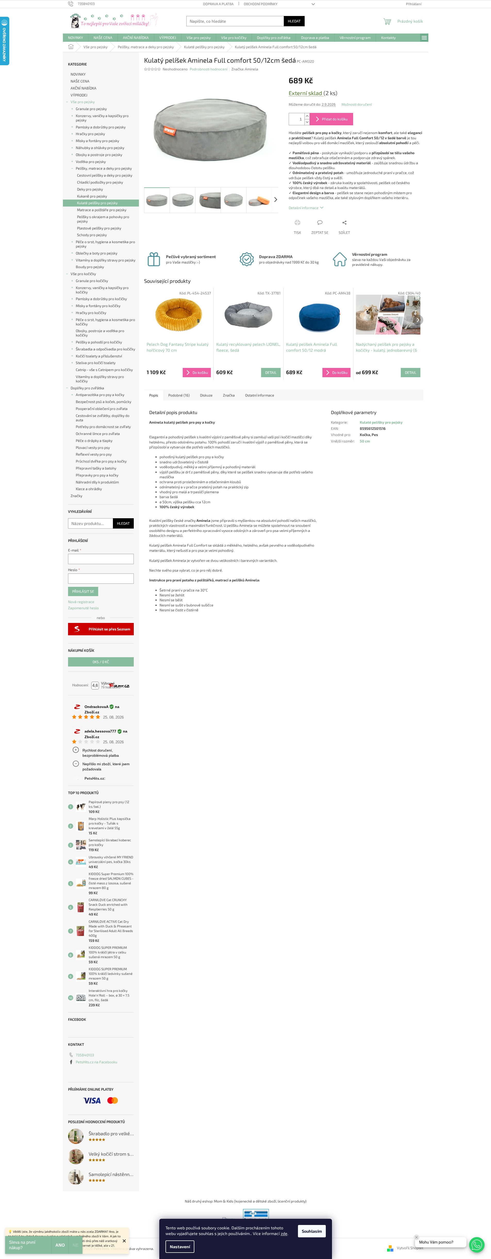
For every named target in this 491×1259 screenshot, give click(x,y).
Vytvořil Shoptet (410, 1248)
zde (284, 1233)
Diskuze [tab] (206, 395)
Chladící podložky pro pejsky (100, 182)
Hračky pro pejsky (90, 133)
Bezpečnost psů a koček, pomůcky (103, 401)
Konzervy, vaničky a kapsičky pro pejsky (102, 117)
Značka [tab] (229, 395)
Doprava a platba (218, 4)
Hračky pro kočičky (91, 312)
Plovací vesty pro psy (93, 447)
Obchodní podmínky (260, 4)
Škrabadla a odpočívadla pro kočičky (105, 349)
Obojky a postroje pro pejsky (99, 154)
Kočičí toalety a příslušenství (99, 356)
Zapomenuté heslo (83, 608)
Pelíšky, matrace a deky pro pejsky (104, 168)
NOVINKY (78, 74)
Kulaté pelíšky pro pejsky (97, 203)
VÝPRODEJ (79, 95)
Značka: (244, 69)
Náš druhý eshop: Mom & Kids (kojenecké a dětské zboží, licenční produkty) (245, 1201)
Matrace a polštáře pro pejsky (101, 210)
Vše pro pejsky (83, 102)
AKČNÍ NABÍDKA (83, 88)
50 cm (365, 441)
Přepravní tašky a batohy (96, 468)
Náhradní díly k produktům (97, 482)
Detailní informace (304, 207)
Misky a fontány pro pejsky (97, 140)
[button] (477, 1245)
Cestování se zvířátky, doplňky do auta (102, 417)
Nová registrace (81, 601)
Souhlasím (312, 1231)
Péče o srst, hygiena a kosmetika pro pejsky (105, 244)
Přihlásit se (83, 591)
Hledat (294, 21)
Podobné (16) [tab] (179, 395)
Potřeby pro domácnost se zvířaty (103, 426)
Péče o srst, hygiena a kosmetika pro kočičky (105, 321)
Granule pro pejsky (91, 108)
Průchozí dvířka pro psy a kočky (101, 461)
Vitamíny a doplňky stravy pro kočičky (100, 378)
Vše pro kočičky (83, 273)
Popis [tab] (153, 395)
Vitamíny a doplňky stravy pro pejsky (105, 260)
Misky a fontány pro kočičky (98, 305)
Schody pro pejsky (92, 235)
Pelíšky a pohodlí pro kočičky (99, 342)
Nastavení (180, 1246)
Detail (271, 372)
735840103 (85, 1055)
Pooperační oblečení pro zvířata (102, 408)
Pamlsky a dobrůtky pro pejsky (101, 127)
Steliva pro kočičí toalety (95, 362)
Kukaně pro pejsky (92, 196)
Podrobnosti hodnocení (208, 69)
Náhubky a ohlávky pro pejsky (100, 147)
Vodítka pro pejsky (91, 161)
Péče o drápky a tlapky (94, 440)
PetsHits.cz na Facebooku (96, 1062)
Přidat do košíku (335, 119)
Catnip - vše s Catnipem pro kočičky (104, 369)
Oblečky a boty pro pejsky (96, 253)
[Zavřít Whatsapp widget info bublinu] (416, 1237)
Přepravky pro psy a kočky (97, 475)
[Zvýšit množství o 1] (307, 116)
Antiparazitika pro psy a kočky (100, 394)
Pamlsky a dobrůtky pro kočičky (101, 299)
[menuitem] (75, 38)
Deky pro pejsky (90, 189)
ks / (101, 662)
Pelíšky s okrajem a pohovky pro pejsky (103, 219)
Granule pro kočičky (92, 280)
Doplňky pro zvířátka (87, 388)
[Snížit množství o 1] (307, 122)
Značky (76, 495)
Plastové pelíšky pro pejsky (99, 228)
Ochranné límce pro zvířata (98, 433)
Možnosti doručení (357, 104)
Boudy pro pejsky (90, 267)
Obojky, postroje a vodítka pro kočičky (100, 332)
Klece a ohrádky (89, 489)
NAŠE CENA (80, 81)
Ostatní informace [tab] (259, 395)
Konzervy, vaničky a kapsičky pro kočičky (102, 289)
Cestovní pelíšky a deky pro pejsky (104, 175)
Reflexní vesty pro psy (94, 454)
